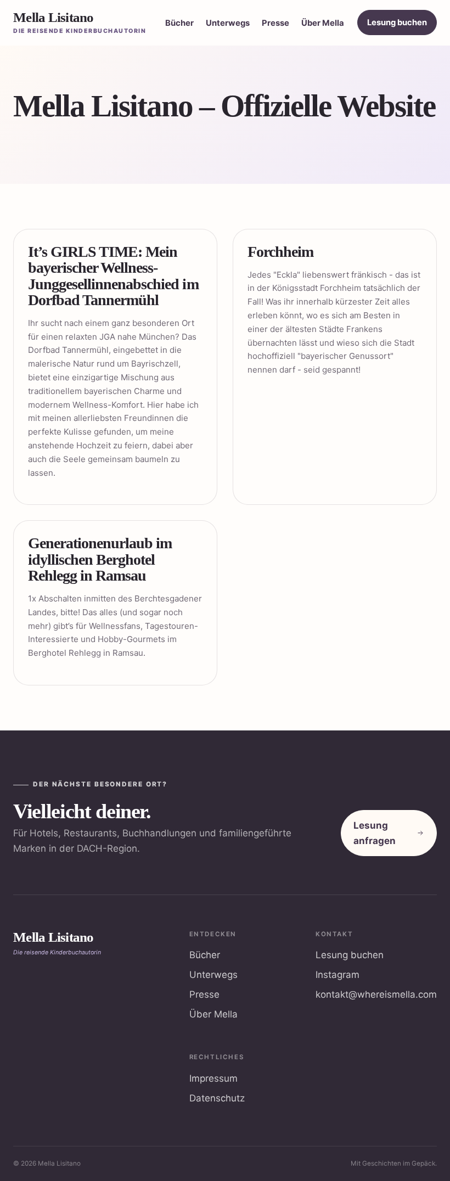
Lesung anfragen (374, 833)
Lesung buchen (397, 22)
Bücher (179, 23)
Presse (275, 23)
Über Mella (322, 23)
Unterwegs (228, 23)
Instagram (337, 974)
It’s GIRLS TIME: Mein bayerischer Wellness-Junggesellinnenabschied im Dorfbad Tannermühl (113, 275)
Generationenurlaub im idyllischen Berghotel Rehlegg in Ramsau (100, 559)
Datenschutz (217, 1098)
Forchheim (280, 251)
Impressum (213, 1078)
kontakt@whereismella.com (376, 994)
